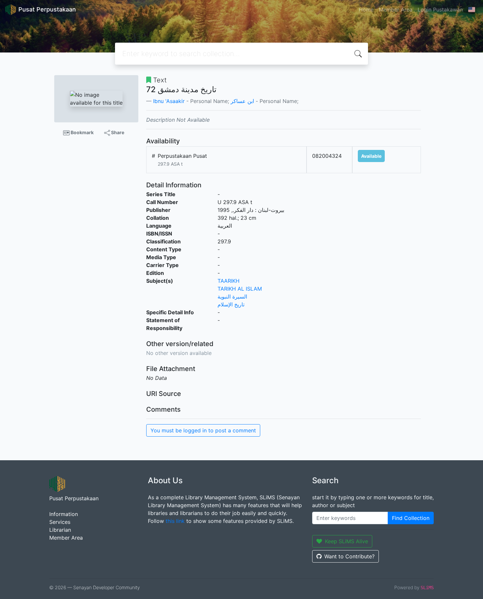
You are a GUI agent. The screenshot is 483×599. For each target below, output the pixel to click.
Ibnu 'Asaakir (169, 101)
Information (63, 514)
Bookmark (82, 132)
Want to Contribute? (349, 556)
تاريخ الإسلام (231, 304)
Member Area (395, 9)
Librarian (60, 530)
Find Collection (410, 518)
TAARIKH (229, 281)
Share (117, 132)
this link (175, 521)
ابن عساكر (242, 101)
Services (59, 522)
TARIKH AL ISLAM (240, 288)
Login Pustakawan (440, 9)
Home (366, 9)
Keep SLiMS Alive (346, 541)
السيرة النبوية (232, 296)
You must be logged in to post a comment (203, 430)
